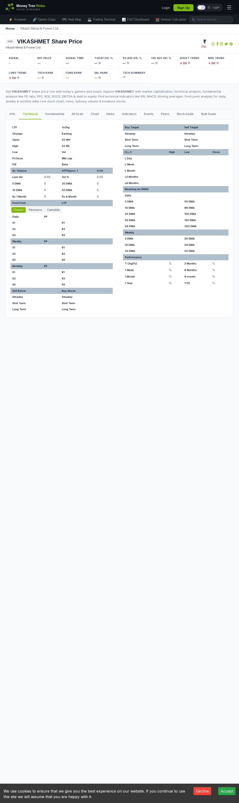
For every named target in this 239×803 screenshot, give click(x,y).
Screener (17, 19)
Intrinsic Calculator (170, 19)
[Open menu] (229, 7)
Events (149, 114)
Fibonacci (35, 210)
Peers (165, 114)
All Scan (77, 114)
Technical (30, 114)
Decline (202, 791)
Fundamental (54, 114)
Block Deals (185, 114)
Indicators (129, 114)
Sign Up (183, 8)
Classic (19, 210)
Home (10, 28)
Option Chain (44, 19)
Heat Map (71, 19)
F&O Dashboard (135, 19)
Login (166, 8)
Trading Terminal (101, 19)
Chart (95, 114)
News (110, 114)
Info (12, 114)
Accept (227, 791)
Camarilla (53, 210)
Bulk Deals (208, 114)
